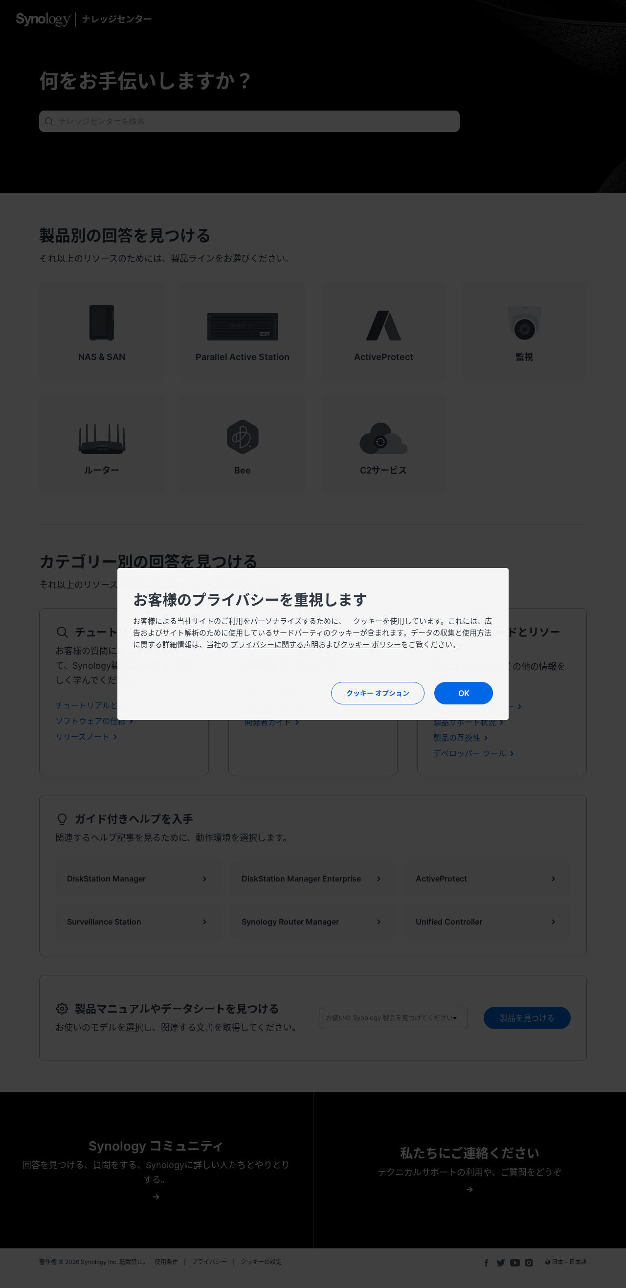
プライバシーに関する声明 (274, 644)
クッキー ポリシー (370, 644)
